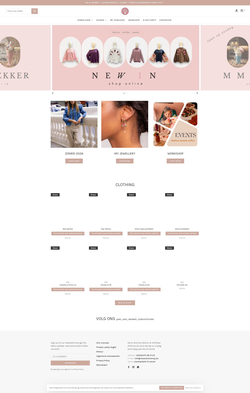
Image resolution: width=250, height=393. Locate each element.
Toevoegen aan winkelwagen (68, 233)
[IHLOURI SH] (182, 262)
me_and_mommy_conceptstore (135, 319)
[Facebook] (129, 367)
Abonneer (70, 363)
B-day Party (149, 20)
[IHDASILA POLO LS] (68, 262)
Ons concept (102, 343)
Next (197, 93)
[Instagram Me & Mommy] (133, 367)
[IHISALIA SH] (144, 262)
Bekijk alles (125, 303)
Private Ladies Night (106, 347)
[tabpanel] (125, 57)
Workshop (134, 20)
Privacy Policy (103, 360)
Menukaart (101, 365)
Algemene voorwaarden (108, 356)
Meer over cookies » (193, 388)
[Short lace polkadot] (144, 208)
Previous (52, 93)
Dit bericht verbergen (171, 388)
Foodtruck (165, 20)
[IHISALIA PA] (106, 262)
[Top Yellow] (106, 208)
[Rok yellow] (68, 208)
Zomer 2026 (83, 20)
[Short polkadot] (182, 208)
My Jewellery (117, 20)
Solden (100, 20)
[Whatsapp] (138, 367)
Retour (99, 351)
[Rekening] (237, 11)
